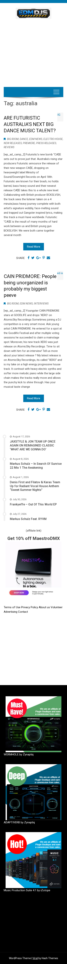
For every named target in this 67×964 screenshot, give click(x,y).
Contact (23, 611)
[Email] (48, 258)
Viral (35, 958)
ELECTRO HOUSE (53, 139)
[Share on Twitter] (32, 258)
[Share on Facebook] (28, 258)
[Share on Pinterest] (44, 258)
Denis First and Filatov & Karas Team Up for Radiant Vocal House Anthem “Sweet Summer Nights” (35, 486)
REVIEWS (9, 147)
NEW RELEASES (13, 143)
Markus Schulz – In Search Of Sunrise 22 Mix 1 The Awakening (36, 465)
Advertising (11, 611)
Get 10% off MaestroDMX (33, 538)
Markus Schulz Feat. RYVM (28, 519)
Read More (33, 246)
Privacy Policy (30, 607)
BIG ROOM (13, 139)
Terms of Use (12, 607)
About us (45, 607)
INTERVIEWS (41, 303)
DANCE (24, 139)
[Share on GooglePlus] (38, 258)
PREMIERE (29, 143)
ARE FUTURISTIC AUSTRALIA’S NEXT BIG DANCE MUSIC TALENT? (30, 124)
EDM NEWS (35, 139)
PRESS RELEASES (46, 143)
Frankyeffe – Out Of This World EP (33, 504)
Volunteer (57, 607)
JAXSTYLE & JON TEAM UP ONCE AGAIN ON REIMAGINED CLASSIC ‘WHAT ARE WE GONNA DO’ (32, 445)
